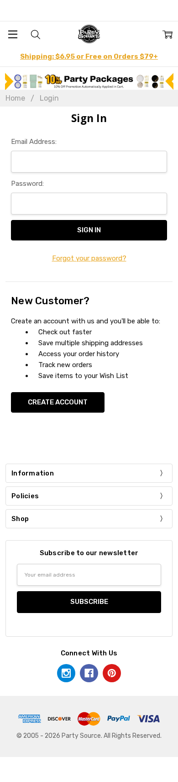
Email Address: (34, 142)
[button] (89, 81)
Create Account (58, 402)
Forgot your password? (89, 258)
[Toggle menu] (12, 33)
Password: (27, 183)
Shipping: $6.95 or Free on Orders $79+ (89, 56)
